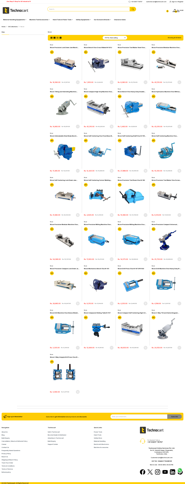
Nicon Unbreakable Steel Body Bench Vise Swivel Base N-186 (63, 136)
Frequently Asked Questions (11, 450)
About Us (5, 432)
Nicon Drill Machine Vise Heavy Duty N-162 (166, 269)
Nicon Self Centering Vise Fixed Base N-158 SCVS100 (98, 136)
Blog (3, 435)
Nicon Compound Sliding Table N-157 (97, 313)
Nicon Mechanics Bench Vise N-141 (96, 268)
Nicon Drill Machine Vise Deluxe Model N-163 (64, 313)
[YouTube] (165, 472)
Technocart (11, 483)
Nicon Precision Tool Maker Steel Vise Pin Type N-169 (131, 47)
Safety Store (98, 438)
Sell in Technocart (54, 432)
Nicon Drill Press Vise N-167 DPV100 (131, 268)
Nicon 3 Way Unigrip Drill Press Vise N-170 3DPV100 (64, 357)
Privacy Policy (6, 453)
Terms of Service (7, 469)
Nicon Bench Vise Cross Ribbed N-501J (98, 47)
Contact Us (5, 447)
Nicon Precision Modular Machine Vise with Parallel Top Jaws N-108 (165, 47)
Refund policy (6, 472)
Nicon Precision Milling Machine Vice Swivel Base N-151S (131, 224)
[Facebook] (142, 472)
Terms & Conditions (8, 466)
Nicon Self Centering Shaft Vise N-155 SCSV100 (131, 136)
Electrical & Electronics (101, 444)
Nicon (51, 44)
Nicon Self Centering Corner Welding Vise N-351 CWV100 (97, 180)
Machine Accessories (101, 447)
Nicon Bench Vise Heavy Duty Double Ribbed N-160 (131, 92)
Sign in (174, 1)
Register (180, 1)
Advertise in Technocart (56, 438)
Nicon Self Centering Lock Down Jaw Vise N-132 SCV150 (63, 180)
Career (4, 444)
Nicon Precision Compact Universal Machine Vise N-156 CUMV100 (164, 224)
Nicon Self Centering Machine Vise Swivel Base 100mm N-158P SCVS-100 (165, 136)
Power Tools (98, 432)
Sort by (107, 37)
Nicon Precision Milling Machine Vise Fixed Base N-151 (97, 224)
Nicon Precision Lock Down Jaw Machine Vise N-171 (64, 47)
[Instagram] (157, 472)
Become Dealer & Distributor (57, 435)
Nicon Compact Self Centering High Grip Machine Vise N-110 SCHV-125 (132, 313)
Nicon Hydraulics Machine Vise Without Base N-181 (166, 92)
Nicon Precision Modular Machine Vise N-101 (64, 224)
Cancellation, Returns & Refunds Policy (14, 441)
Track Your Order (7, 463)
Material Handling (99, 441)
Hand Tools (97, 435)
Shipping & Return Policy (10, 460)
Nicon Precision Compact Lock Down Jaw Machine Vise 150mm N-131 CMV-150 (64, 269)
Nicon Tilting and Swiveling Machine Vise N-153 (63, 92)
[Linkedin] (172, 472)
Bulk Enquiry (6, 438)
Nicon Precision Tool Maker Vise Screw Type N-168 (166, 180)
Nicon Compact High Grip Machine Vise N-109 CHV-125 (98, 92)
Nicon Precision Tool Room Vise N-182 (131, 180)
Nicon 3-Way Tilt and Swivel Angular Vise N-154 (165, 313)
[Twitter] (150, 472)
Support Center (53, 444)
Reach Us (5, 457)
